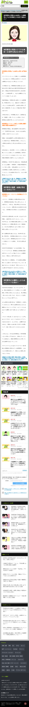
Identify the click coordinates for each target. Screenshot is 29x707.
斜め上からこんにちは (5, 10)
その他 (12, 670)
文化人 (16, 666)
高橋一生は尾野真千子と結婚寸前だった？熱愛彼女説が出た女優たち (15, 493)
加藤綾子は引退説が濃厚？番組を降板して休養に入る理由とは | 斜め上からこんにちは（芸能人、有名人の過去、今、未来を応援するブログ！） (14, 358)
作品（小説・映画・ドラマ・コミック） (10, 663)
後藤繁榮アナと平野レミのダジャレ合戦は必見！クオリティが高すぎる (18, 414)
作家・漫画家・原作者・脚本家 (16, 656)
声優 (9, 645)
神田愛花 (5, 22)
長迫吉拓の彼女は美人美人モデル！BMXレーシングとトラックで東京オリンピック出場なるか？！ (15, 622)
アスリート (21, 649)
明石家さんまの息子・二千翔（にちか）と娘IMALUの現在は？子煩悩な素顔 (15, 489)
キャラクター (23, 663)
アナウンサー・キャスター (15, 10)
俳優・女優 (4, 645)
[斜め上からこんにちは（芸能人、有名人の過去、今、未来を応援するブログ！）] (7, 2)
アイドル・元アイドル (20, 670)
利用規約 (25, 470)
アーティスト (18, 652)
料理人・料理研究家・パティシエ (9, 659)
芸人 (13, 645)
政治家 (11, 666)
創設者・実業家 (5, 666)
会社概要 (23, 689)
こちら (9, 697)
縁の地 (8, 670)
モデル (17, 645)
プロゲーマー (20, 659)
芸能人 (3, 670)
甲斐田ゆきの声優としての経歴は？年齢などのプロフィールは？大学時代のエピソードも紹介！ (14, 610)
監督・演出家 (5, 656)
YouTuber (15, 649)
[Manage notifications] (25, 703)
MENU (26, 2)
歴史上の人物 (22, 666)
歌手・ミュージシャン (6, 649)
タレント (23, 645)
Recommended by (21, 387)
